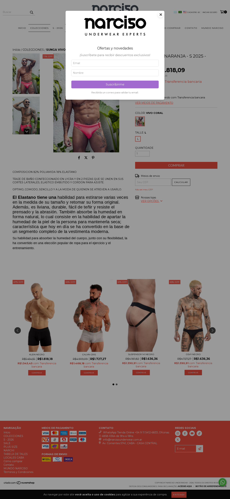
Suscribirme (115, 84)
